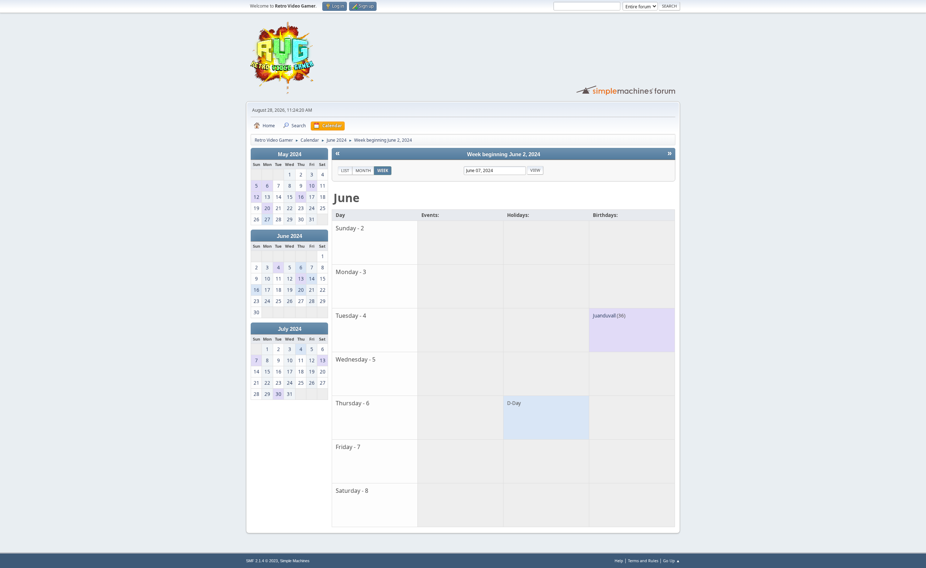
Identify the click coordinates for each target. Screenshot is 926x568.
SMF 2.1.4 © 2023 (262, 561)
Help (619, 560)
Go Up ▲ (671, 560)
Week (382, 170)
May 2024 (289, 154)
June (347, 197)
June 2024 (289, 236)
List (345, 170)
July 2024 (289, 329)
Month (363, 170)
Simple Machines (295, 561)
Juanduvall (604, 315)
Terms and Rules (643, 560)
